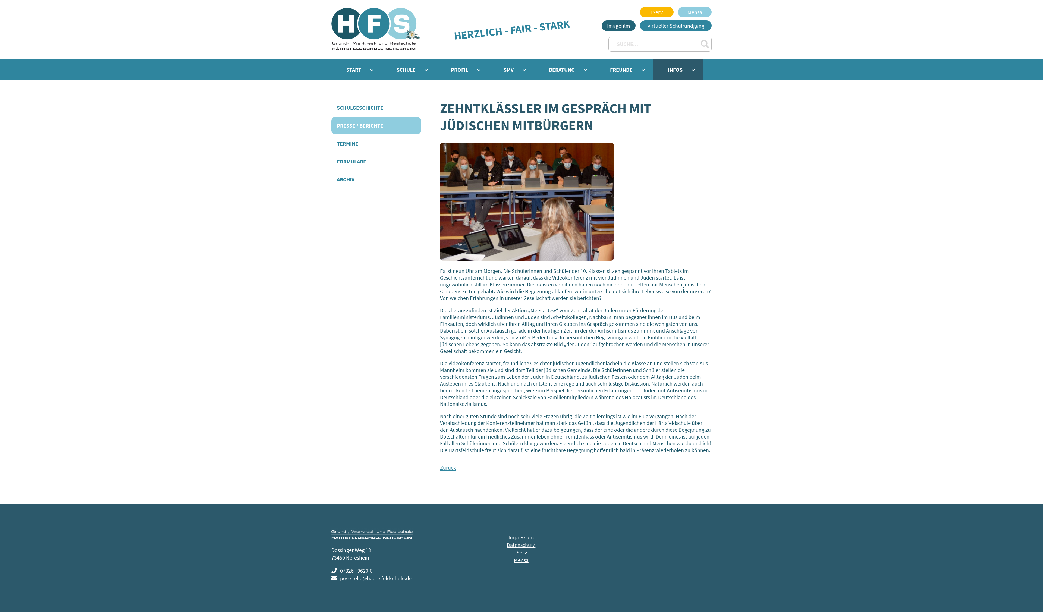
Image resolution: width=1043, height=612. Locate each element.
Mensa (694, 12)
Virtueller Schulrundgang (676, 25)
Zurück (448, 467)
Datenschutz (521, 544)
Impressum (521, 537)
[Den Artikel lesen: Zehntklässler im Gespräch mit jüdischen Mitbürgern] (527, 258)
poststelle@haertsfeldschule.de (376, 578)
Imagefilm (618, 25)
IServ (657, 12)
